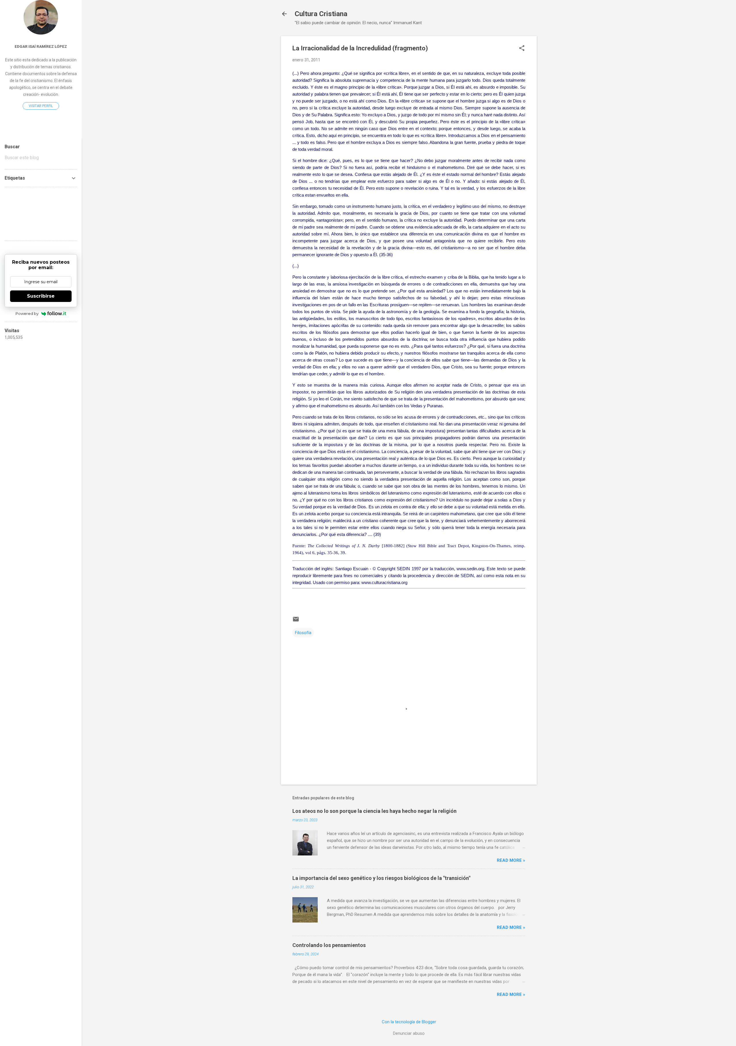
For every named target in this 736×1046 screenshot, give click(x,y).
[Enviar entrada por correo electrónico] (295, 621)
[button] (521, 49)
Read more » (511, 860)
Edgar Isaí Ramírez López (41, 46)
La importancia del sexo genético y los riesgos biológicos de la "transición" (381, 878)
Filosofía (303, 632)
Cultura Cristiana (321, 14)
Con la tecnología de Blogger (409, 1021)
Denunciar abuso (409, 1033)
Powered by (27, 313)
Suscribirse (41, 296)
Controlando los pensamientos (329, 945)
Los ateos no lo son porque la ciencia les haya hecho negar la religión (374, 811)
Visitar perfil (41, 106)
